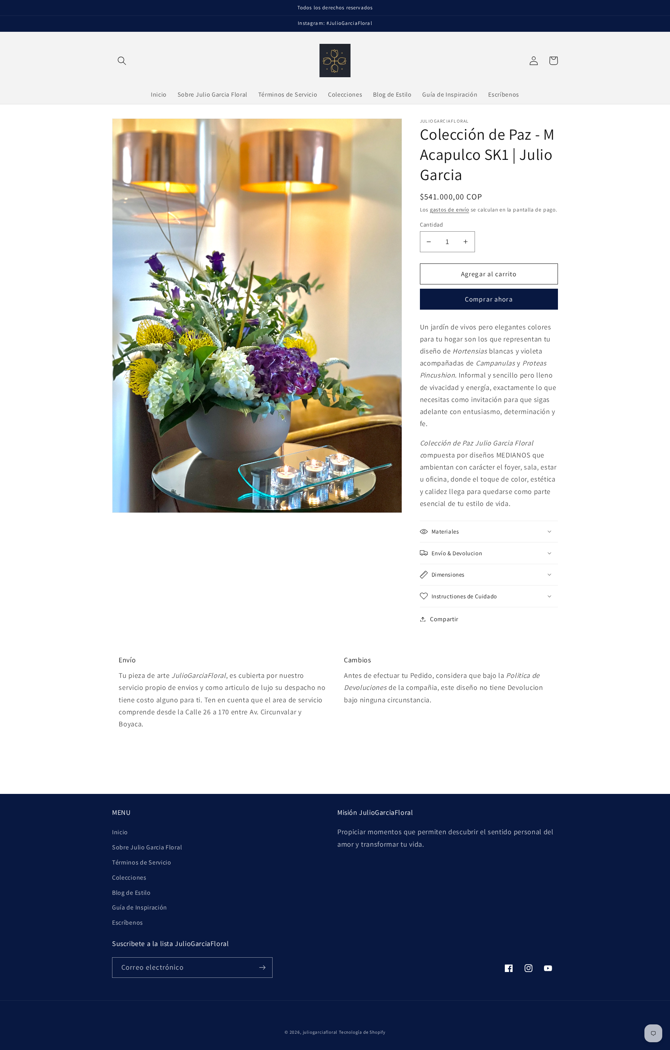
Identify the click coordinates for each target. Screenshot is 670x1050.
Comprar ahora (489, 299)
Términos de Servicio (141, 862)
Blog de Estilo (131, 893)
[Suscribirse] (262, 967)
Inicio (120, 832)
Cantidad (431, 224)
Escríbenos (127, 922)
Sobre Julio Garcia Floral (147, 847)
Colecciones (129, 877)
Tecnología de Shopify (362, 1032)
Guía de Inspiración (139, 907)
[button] (122, 61)
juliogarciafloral (320, 1032)
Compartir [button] (444, 619)
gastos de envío (449, 209)
